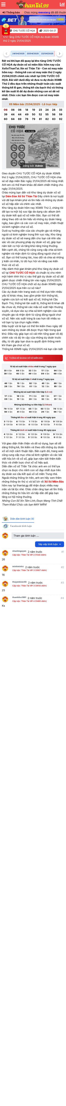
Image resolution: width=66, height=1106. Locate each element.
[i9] (33, 20)
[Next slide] (59, 54)
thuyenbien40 (19, 582)
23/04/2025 (33, 53)
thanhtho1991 (19, 597)
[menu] (3, 4)
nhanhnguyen (19, 551)
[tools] (62, 4)
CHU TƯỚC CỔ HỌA (24, 30)
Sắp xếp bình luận (48, 544)
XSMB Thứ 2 (43, 207)
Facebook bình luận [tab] (21, 526)
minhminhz (18, 566)
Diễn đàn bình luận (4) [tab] (22, 518)
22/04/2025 (47, 53)
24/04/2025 (18, 53)
